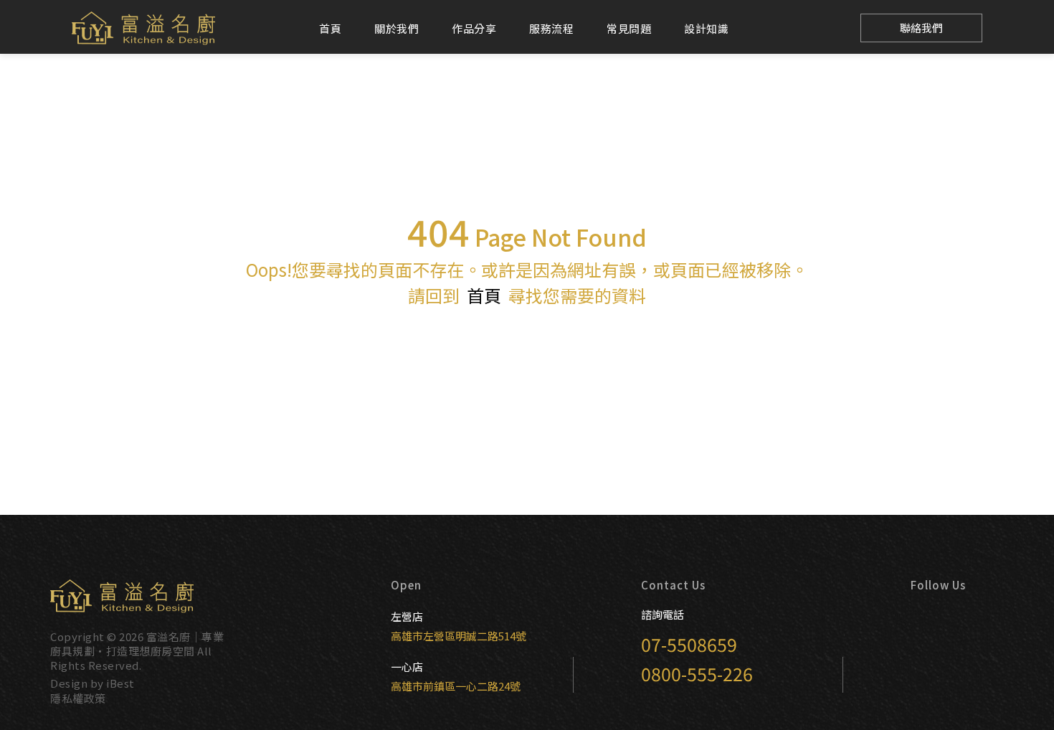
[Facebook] (761, 28)
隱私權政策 (78, 698)
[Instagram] (794, 28)
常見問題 (629, 28)
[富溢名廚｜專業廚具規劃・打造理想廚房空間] (143, 28)
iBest (120, 683)
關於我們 (396, 28)
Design (68, 683)
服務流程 (551, 28)
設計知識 (706, 28)
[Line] (827, 28)
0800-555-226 (697, 673)
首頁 (330, 28)
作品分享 (474, 28)
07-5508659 (689, 644)
